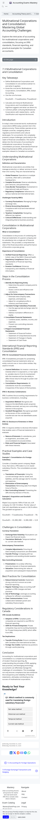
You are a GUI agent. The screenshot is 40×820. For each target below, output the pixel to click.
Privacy (24, 807)
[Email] (21, 752)
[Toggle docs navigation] (3, 2)
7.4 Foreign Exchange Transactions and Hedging (16, 771)
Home (6, 14)
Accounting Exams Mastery (25, 2)
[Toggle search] (2, 6)
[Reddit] (18, 752)
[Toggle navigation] (6, 6)
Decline (12, 817)
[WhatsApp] (29, 752)
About (24, 791)
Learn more (21, 817)
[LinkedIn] (11, 752)
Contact (24, 797)
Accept (6, 817)
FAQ (23, 794)
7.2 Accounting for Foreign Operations (21, 763)
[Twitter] (14, 752)
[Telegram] (25, 752)
